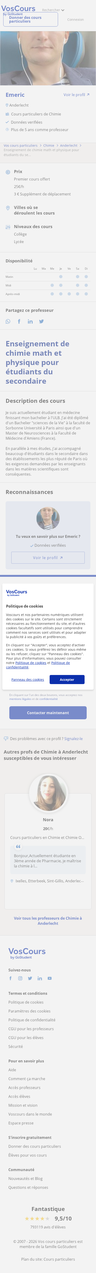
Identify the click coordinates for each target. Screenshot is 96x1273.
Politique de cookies (30, 663)
